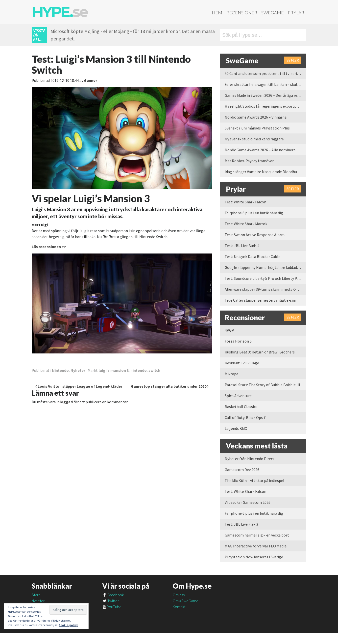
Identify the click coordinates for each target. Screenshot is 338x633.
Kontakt (179, 606)
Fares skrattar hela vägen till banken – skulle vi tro (265, 84)
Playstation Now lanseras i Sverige (254, 556)
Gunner (90, 80)
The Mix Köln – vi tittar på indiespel (254, 480)
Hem (217, 12)
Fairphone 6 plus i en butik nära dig (254, 212)
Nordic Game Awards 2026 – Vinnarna (256, 117)
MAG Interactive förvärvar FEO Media (256, 545)
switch (154, 370)
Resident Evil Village (242, 362)
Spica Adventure (238, 395)
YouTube (114, 606)
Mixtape (231, 373)
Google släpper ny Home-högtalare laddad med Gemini (265, 267)
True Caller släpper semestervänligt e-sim (260, 300)
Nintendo (60, 370)
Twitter (113, 600)
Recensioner (241, 12)
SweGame (272, 12)
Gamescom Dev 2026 (242, 469)
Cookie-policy (68, 625)
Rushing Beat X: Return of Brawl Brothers (260, 351)
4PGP (229, 330)
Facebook (115, 594)
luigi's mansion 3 (113, 370)
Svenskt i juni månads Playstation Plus (257, 128)
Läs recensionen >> (49, 246)
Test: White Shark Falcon (245, 201)
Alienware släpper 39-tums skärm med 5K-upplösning (265, 289)
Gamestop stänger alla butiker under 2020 (169, 386)
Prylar (296, 12)
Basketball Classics (241, 406)
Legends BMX (236, 428)
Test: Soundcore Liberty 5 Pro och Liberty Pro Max (265, 278)
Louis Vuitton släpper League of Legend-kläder (79, 386)
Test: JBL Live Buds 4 (242, 245)
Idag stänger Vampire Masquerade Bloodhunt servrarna (265, 171)
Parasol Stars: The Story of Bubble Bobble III (262, 384)
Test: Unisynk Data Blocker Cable (252, 256)
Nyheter (78, 370)
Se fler (293, 60)
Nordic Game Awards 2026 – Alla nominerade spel (265, 149)
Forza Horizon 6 (238, 341)
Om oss (179, 594)
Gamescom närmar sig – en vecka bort (257, 535)
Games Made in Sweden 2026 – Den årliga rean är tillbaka (265, 95)
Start (36, 594)
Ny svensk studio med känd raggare (254, 138)
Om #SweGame (185, 600)
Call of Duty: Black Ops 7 (245, 417)
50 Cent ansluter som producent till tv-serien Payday (265, 73)
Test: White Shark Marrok (246, 223)
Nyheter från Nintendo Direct (249, 458)
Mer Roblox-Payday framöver (249, 160)
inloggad (64, 401)
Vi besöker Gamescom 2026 (247, 502)
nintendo (138, 370)
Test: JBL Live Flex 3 (241, 524)
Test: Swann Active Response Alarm (255, 234)
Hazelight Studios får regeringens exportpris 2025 (265, 106)
